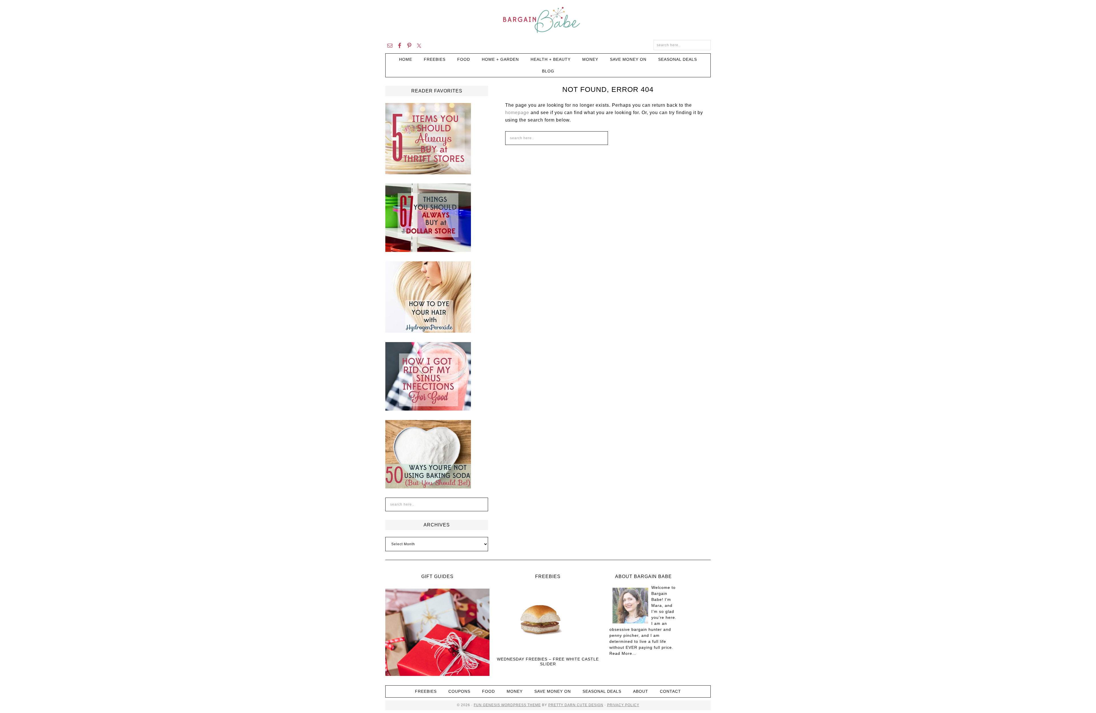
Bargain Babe (548, 20)
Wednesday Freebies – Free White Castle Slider (548, 661)
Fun (478, 705)
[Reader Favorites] (428, 171)
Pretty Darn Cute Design (575, 705)
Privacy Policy (623, 705)
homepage (517, 112)
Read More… (622, 653)
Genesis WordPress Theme (511, 705)
